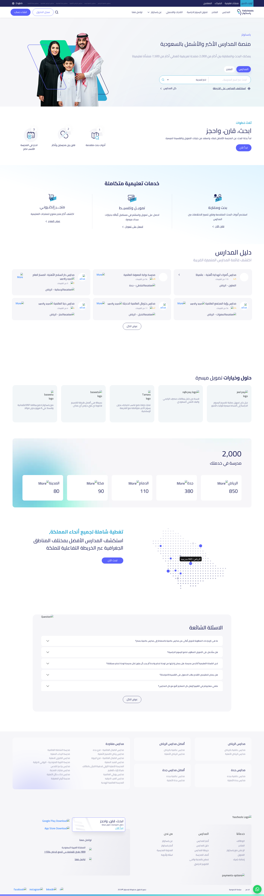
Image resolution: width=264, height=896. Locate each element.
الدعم (248, 885)
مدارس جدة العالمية (62, 3)
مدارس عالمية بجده (90, 3)
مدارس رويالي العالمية (113, 770)
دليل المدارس (202, 841)
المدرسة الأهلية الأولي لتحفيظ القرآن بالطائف (103, 762)
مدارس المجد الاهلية (114, 758)
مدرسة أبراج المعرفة (60, 774)
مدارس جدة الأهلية (33, 3)
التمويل (241, 850)
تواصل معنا (137, 12)
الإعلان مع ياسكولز (236, 845)
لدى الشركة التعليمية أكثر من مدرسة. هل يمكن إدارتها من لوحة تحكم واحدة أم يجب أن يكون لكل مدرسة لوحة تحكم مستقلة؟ (162, 659)
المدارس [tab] (243, 69)
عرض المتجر (54, 221)
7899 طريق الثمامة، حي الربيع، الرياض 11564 (64, 847)
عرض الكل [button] (132, 321)
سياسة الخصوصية (235, 885)
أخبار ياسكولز (167, 841)
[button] (56, 11)
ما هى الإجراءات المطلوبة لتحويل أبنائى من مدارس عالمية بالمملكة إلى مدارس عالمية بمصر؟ (176, 636)
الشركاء (218, 3)
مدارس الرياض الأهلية (76, 3)
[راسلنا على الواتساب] (257, 889)
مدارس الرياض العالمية (47, 3)
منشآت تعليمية (232, 3)
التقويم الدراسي (201, 859)
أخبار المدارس (203, 836)
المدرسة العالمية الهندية (112, 778)
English (19, 3)
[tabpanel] (205, 82)
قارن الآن (219, 226)
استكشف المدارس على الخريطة (229, 88)
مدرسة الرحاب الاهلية (60, 749)
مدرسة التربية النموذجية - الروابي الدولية (51, 758)
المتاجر (215, 12)
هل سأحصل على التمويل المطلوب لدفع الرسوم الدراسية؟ (192, 648)
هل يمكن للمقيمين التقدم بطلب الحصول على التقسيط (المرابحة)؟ (189, 670)
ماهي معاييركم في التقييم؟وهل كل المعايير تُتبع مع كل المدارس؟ (188, 682)
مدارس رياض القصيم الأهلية (111, 749)
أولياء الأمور (246, 3)
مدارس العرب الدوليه (114, 774)
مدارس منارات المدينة (60, 766)
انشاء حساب (20, 12)
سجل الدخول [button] (43, 12)
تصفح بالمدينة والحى (199, 855)
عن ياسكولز (167, 836)
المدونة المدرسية (165, 845)
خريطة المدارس (201, 845)
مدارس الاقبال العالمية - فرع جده (108, 745)
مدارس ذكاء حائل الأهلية (58, 770)
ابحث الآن (112, 556)
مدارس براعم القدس (60, 762)
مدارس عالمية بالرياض (104, 3)
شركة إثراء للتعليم (116, 766)
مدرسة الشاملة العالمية (59, 745)
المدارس (226, 12)
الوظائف (241, 836)
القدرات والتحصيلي (174, 12)
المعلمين (207, 3)
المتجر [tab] (229, 69)
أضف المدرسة (202, 850)
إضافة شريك (239, 855)
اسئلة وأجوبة (167, 850)
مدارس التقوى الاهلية (59, 754)
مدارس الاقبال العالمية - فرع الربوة (107, 754)
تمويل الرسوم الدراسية (197, 12)
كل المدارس (169, 88)
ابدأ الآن (244, 147)
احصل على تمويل (134, 226)
